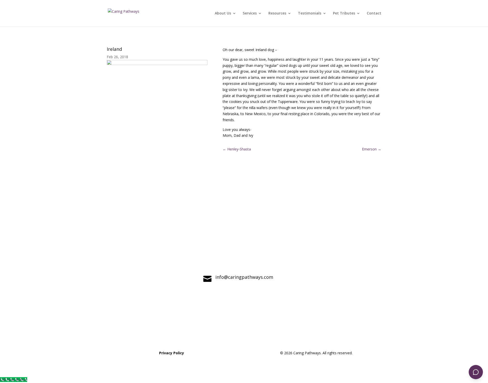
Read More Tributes (157, 176)
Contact (374, 13)
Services (250, 13)
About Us (223, 13)
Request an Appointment (244, 329)
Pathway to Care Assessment (340, 329)
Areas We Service (147, 329)
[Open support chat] (476, 372)
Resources (277, 13)
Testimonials (309, 13)
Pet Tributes (344, 13)
